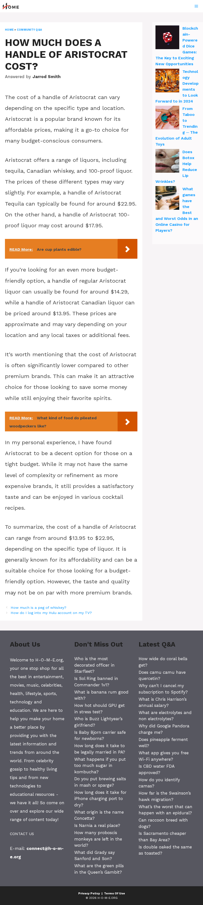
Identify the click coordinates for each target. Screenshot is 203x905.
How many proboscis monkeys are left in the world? (98, 839)
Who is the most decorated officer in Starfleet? (94, 665)
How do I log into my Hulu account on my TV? (51, 613)
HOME (9, 29)
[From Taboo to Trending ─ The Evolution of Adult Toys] (167, 118)
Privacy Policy (89, 893)
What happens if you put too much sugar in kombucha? (100, 765)
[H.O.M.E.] (12, 6)
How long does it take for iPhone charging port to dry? (100, 798)
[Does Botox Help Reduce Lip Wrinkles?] (167, 161)
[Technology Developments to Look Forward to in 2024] (167, 81)
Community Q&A (29, 29)
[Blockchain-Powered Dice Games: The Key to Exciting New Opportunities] (167, 38)
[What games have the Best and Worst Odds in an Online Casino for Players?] (167, 198)
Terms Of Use (114, 893)
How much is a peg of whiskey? (38, 608)
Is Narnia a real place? (97, 825)
